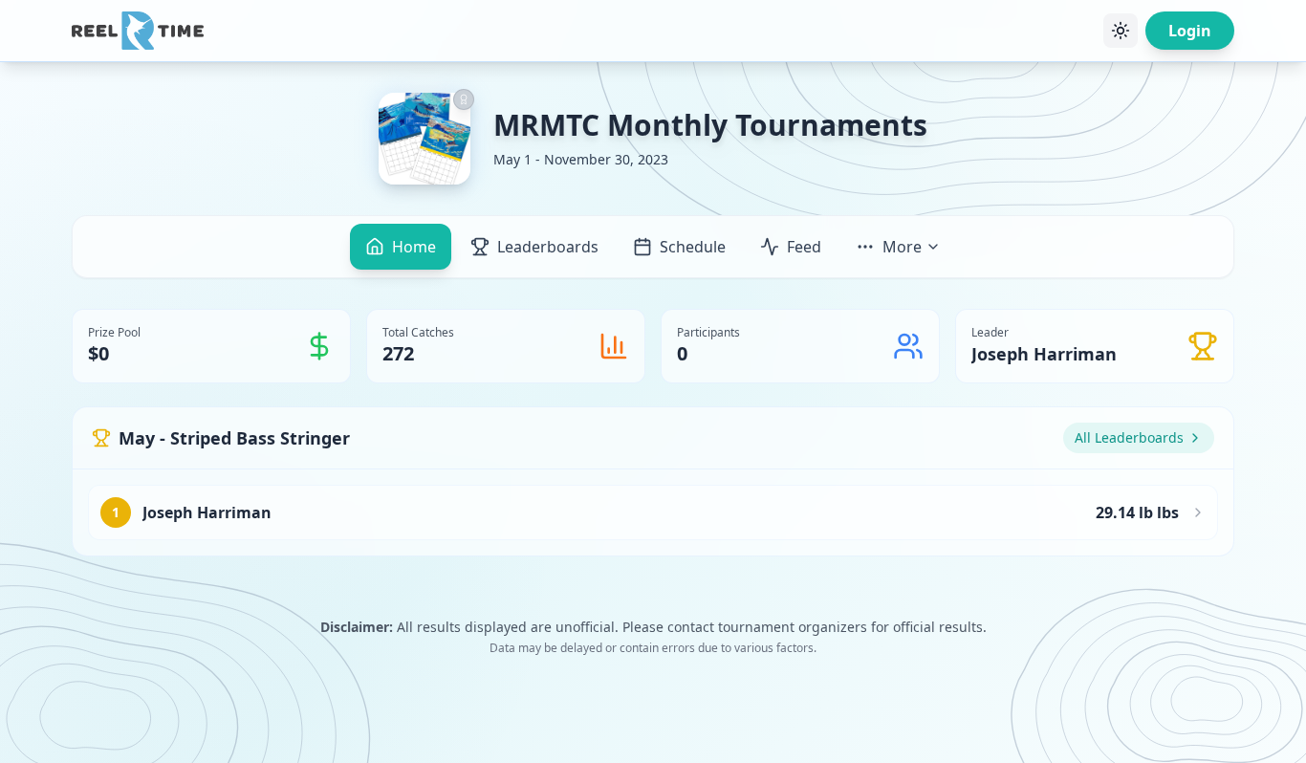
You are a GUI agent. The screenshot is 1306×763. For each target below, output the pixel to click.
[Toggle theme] (1120, 30)
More (902, 246)
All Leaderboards (1129, 437)
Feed (804, 246)
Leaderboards (548, 246)
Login (1189, 30)
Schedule (693, 246)
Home (414, 246)
